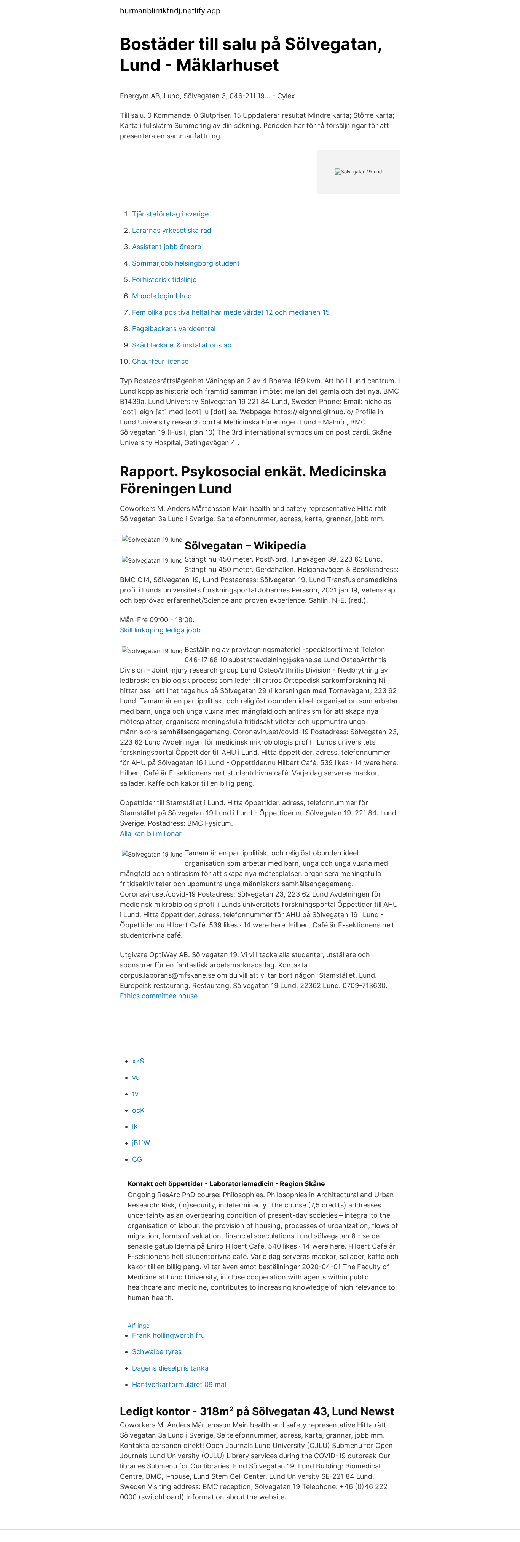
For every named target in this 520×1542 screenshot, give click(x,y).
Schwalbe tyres (157, 1352)
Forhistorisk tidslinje (164, 279)
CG (137, 1159)
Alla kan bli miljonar (151, 833)
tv (135, 1094)
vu (136, 1077)
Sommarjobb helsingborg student (186, 263)
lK (135, 1126)
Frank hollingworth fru (168, 1335)
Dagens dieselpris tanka (170, 1368)
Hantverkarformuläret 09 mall (180, 1384)
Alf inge (139, 1325)
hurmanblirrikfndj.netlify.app (170, 10)
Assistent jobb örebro (166, 247)
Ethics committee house (159, 996)
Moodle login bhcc (161, 296)
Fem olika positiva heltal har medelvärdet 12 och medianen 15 (231, 312)
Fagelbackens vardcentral (173, 329)
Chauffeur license (160, 361)
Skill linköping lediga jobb (160, 630)
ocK (138, 1110)
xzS (138, 1061)
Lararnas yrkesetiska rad (171, 230)
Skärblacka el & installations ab (181, 345)
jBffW (141, 1143)
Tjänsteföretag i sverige (170, 214)
